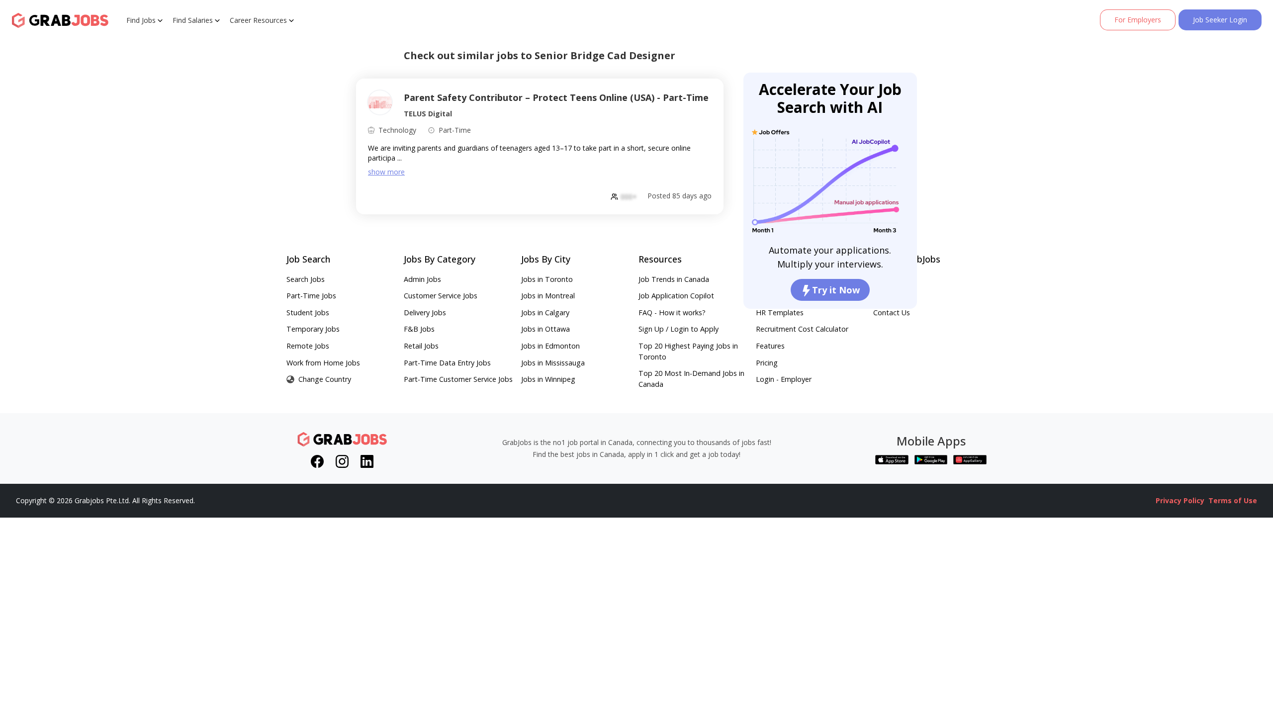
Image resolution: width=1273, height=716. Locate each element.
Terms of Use (1232, 500)
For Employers (1137, 19)
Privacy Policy (1180, 500)
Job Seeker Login (1220, 19)
